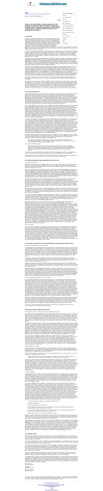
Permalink (66, 43)
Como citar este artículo (69, 26)
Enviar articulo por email (69, 32)
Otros (65, 39)
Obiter (27, 12)
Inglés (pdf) (66, 21)
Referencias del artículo (69, 25)
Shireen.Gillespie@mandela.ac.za (51, 489)
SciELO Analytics (67, 17)
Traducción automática (68, 30)
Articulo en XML (67, 23)
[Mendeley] (63, 39)
